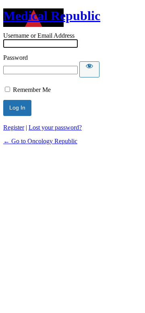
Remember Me (32, 89)
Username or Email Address (39, 35)
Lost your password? (55, 127)
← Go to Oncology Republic (40, 141)
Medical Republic (51, 15)
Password (15, 57)
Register (13, 127)
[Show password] (89, 69)
